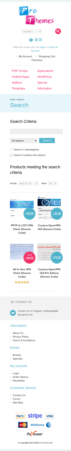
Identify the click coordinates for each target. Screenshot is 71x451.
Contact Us (19, 395)
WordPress (44, 76)
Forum (16, 398)
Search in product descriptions (30, 155)
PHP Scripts (20, 70)
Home (12, 99)
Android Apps (20, 76)
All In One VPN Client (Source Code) (22, 273)
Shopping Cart (47, 56)
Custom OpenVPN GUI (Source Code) (49, 227)
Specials (17, 358)
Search (20, 99)
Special (42, 82)
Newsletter (19, 380)
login (42, 47)
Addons (17, 82)
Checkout (36, 60)
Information (44, 88)
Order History (20, 376)
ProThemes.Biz (46, 443)
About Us (18, 333)
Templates (18, 88)
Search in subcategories (26, 149)
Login (16, 373)
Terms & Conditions (24, 340)
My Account (25, 56)
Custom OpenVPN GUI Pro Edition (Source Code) (49, 273)
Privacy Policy (21, 336)
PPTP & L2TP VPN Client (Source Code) (22, 229)
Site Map (18, 402)
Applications (45, 70)
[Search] (58, 31)
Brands (17, 354)
